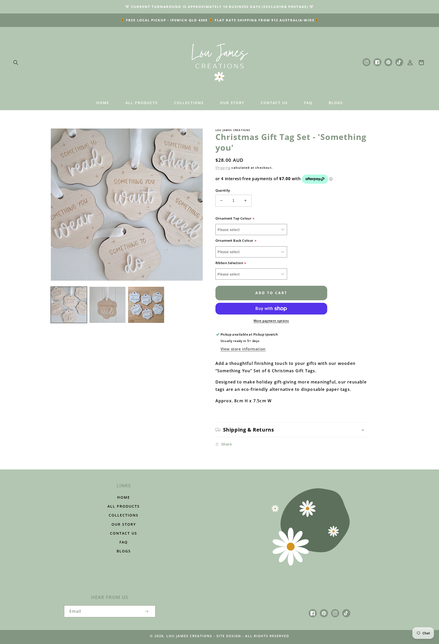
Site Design (228, 636)
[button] (15, 62)
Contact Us (123, 533)
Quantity (222, 190)
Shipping (223, 167)
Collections (123, 515)
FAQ (123, 542)
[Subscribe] (146, 611)
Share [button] (226, 444)
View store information (243, 348)
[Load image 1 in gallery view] (69, 305)
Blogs (124, 551)
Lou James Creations (189, 636)
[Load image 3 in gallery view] (146, 305)
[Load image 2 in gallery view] (107, 305)
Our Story (124, 524)
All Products (123, 506)
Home (123, 497)
